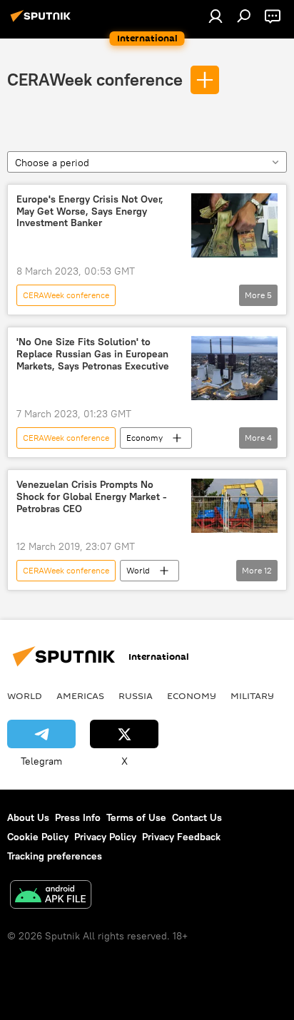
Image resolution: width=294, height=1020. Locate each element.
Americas (80, 695)
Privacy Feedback (181, 836)
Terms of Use (136, 817)
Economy (144, 437)
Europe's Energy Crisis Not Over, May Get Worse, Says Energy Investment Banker (89, 211)
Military (252, 695)
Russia (135, 695)
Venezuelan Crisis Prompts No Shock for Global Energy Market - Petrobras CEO (91, 497)
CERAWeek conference (95, 79)
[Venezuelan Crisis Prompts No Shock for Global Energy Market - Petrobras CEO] (234, 506)
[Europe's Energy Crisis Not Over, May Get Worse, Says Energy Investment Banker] (234, 225)
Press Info (78, 817)
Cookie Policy (38, 836)
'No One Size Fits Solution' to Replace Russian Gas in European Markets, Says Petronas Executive (92, 354)
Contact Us (197, 817)
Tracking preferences (54, 856)
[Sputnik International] (42, 21)
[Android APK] (50, 896)
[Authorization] (215, 15)
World (138, 570)
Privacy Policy (105, 836)
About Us (28, 817)
